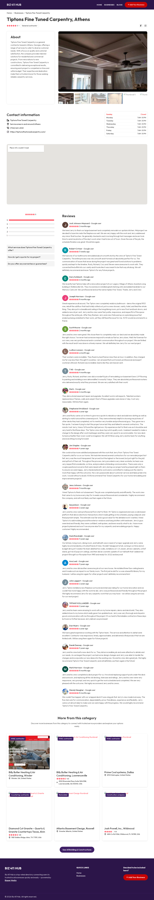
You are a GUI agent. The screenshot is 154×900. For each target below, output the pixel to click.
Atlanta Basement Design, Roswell (75, 828)
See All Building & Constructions (77, 850)
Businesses (109, 5)
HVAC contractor (17, 739)
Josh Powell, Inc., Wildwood (119, 828)
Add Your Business (136, 5)
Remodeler (63, 795)
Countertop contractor (20, 795)
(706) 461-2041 (17, 128)
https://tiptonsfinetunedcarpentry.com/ (27, 132)
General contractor (29, 26)
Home (99, 5)
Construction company (116, 795)
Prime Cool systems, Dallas (119, 772)
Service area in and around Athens (25, 124)
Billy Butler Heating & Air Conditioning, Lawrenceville (71, 774)
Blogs (119, 5)
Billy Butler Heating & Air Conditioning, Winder (22, 774)
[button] (144, 61)
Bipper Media (10, 880)
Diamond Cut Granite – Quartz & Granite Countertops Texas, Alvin (27, 830)
